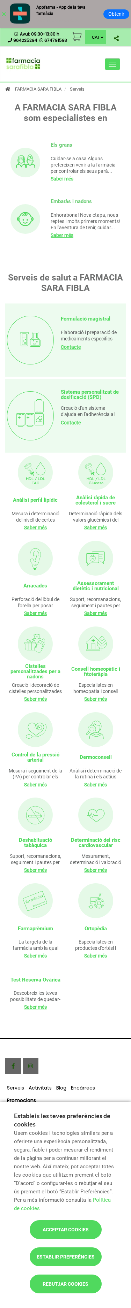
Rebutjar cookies (65, 1284)
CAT (96, 37)
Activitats (40, 1087)
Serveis (15, 1087)
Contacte (71, 347)
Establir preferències (66, 1257)
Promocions (21, 1100)
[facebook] (13, 1066)
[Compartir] (116, 38)
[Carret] (77, 36)
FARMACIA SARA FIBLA (38, 89)
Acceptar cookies (66, 1229)
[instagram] (30, 1066)
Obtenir (116, 14)
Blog (61, 1087)
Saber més (62, 179)
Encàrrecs (83, 1087)
